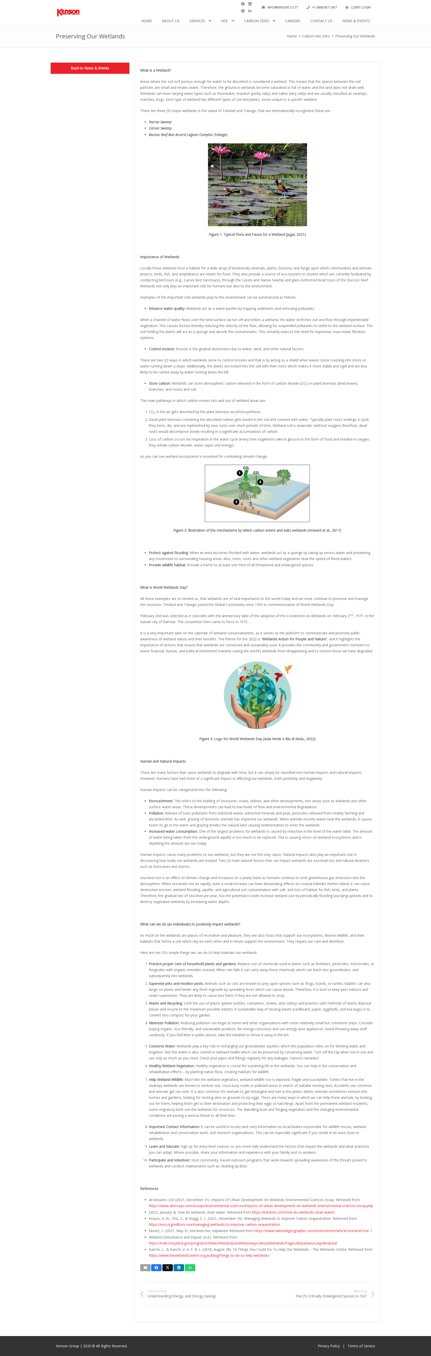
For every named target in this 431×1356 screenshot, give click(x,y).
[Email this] (145, 1267)
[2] (68, 12)
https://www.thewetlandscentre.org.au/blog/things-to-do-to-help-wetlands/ (209, 1255)
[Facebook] (242, 7)
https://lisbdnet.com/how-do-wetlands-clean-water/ (293, 1212)
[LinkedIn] (249, 7)
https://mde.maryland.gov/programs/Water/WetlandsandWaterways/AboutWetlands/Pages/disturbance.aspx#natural (243, 1243)
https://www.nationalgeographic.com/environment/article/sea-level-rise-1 (313, 1230)
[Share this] (156, 1267)
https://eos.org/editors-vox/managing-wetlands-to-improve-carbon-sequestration (214, 1224)
